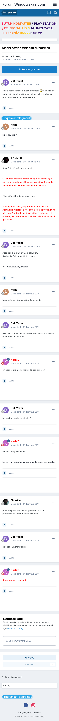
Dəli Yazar (15, 56)
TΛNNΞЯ (16, 158)
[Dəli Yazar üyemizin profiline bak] (6, 82)
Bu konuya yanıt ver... (19, 640)
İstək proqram (28, 59)
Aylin (14, 124)
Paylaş (30, 657)
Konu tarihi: (25, 84)
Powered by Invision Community (30, 716)
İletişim (37, 712)
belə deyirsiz (9, 135)
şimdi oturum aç (15, 628)
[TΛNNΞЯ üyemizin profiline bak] (6, 160)
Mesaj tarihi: (25, 128)
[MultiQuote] (4, 108)
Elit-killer (16, 500)
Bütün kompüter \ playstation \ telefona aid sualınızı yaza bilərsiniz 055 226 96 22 (29, 28)
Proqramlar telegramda (16, 118)
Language (23, 712)
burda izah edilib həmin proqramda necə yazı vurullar (29, 462)
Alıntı (11, 108)
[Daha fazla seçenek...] (53, 82)
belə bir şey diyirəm (18, 266)
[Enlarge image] (41, 90)
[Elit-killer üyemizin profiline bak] (6, 502)
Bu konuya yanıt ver (29, 69)
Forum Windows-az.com (23, 4)
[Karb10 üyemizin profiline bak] (6, 362)
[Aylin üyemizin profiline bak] (6, 126)
